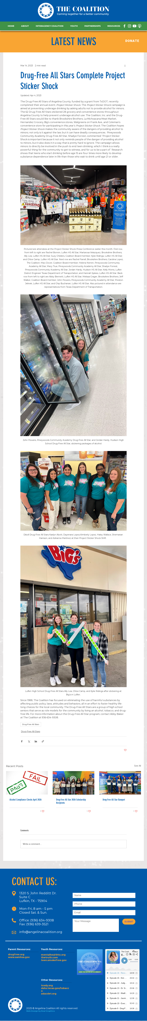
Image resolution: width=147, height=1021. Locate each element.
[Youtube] (134, 26)
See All (137, 765)
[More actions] (125, 65)
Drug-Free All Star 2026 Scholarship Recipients (71, 801)
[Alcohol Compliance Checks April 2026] (27, 782)
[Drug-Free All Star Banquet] (120, 782)
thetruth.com (49, 957)
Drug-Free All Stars (30, 724)
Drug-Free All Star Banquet (114, 799)
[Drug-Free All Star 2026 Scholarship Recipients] (73, 783)
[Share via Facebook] (21, 741)
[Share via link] (42, 741)
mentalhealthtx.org (53, 954)
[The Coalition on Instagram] (129, 26)
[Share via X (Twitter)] (28, 741)
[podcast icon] (139, 26)
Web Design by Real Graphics (40, 1011)
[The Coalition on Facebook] (124, 26)
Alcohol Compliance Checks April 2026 (25, 799)
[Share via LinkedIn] (35, 741)
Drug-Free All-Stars (30, 731)
